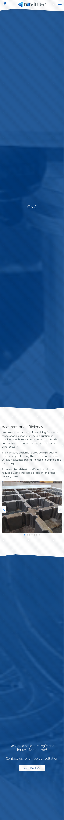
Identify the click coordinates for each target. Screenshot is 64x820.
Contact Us (32, 768)
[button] (4, 509)
